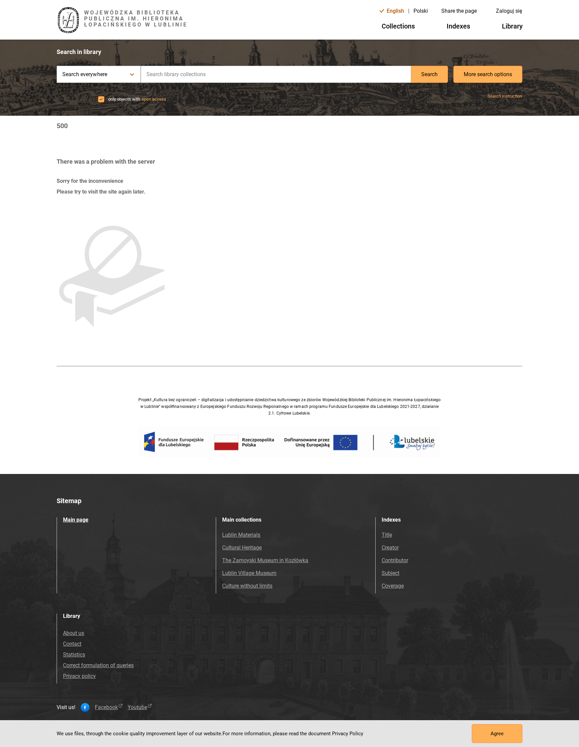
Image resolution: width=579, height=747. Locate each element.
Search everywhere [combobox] (84, 74)
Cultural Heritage (242, 547)
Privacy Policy (347, 734)
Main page (75, 520)
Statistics (74, 654)
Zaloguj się (509, 11)
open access (154, 99)
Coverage (393, 586)
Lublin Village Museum (249, 573)
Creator (390, 547)
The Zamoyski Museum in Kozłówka (265, 560)
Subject (390, 573)
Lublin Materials (241, 535)
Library (512, 26)
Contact (72, 644)
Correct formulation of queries (98, 665)
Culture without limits (247, 586)
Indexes (458, 26)
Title (387, 535)
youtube (137, 707)
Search (429, 74)
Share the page (459, 11)
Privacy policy (79, 676)
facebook (106, 707)
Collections (398, 26)
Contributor (395, 560)
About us (73, 633)
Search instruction (505, 96)
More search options (488, 74)
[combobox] (276, 74)
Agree (497, 734)
